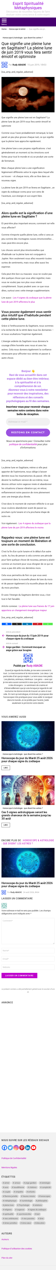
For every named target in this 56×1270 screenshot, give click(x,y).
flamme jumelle (10, 1196)
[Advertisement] (28, 1035)
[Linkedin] (27, 624)
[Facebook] (6, 624)
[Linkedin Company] (27, 1147)
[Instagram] (16, 1147)
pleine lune (9, 1205)
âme (41, 1218)
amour (17, 1183)
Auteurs (5, 1239)
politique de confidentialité (23, 444)
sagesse (20, 1209)
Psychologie (24, 1205)
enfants (31, 1192)
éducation (40, 1223)
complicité (46, 1187)
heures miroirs (29, 1196)
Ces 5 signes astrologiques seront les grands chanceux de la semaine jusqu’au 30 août (26, 815)
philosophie (42, 1201)
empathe (19, 1192)
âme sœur (26, 1223)
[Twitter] (10, 1147)
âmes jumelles (10, 1223)
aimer (6, 1183)
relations (38, 1205)
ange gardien (30, 1183)
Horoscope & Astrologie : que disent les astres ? (23, 754)
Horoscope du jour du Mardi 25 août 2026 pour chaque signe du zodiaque (27, 759)
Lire (6, 768)
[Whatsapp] (48, 624)
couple (7, 1192)
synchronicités (25, 1214)
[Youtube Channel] (33, 1147)
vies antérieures (11, 1218)
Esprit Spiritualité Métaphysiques (28, 5)
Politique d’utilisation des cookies (16, 1248)
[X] (17, 624)
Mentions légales (9, 1167)
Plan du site (6, 1258)
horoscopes (45, 1196)
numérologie (27, 1201)
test (38, 1214)
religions (8, 1209)
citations (33, 1187)
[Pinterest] (37, 624)
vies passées (28, 1218)
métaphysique (10, 1201)
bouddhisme (19, 1187)
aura (6, 1187)
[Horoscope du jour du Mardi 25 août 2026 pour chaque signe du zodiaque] (28, 736)
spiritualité (8, 1214)
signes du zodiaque (38, 1209)
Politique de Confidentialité (13, 1158)
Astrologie (45, 1183)
